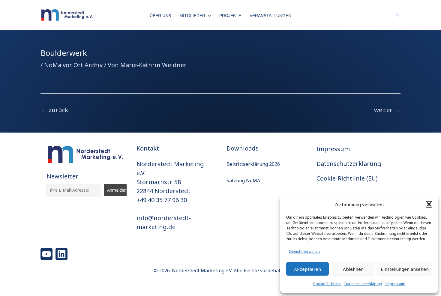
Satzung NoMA (243, 180)
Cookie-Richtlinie (327, 283)
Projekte (230, 15)
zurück (54, 110)
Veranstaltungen (270, 15)
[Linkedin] (62, 254)
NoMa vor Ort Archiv (73, 65)
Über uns (160, 15)
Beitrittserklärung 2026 (253, 164)
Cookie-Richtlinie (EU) (347, 178)
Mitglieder (192, 15)
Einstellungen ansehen (405, 269)
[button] (429, 204)
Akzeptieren (307, 269)
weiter (387, 110)
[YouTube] (46, 254)
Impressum (395, 283)
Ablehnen (353, 269)
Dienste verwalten (304, 251)
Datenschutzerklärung (363, 283)
